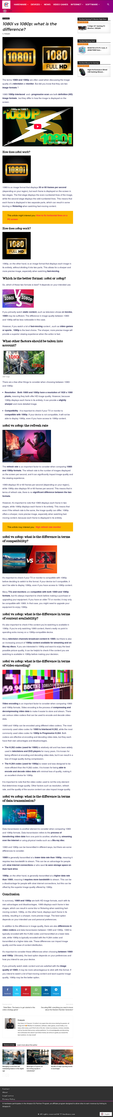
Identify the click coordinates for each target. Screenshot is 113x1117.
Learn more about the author (27, 1045)
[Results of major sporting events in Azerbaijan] (62, 1057)
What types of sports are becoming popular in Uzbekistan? (35, 1069)
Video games (60, 4)
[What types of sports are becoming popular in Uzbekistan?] (38, 1057)
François (7, 34)
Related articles (9, 1045)
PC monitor (6, 18)
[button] (108, 5)
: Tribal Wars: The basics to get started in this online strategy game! (18, 1008)
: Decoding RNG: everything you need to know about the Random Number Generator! (56, 1008)
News (47, 4)
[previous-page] (3, 1075)
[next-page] (7, 1075)
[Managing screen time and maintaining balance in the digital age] (13, 1057)
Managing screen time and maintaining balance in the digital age (13, 1069)
